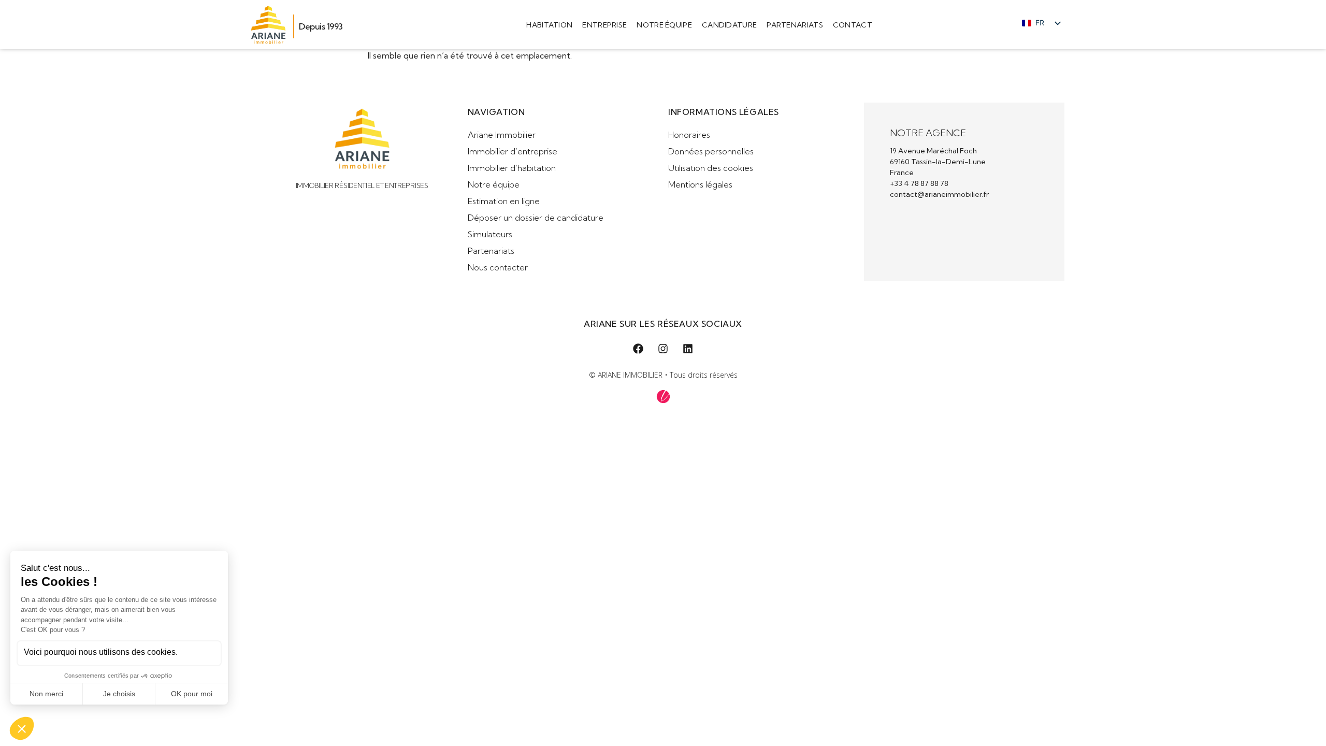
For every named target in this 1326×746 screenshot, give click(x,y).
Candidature (729, 25)
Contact (852, 25)
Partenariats (795, 25)
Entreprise (604, 25)
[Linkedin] (688, 348)
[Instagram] (663, 348)
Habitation (549, 25)
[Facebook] (638, 348)
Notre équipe (664, 25)
